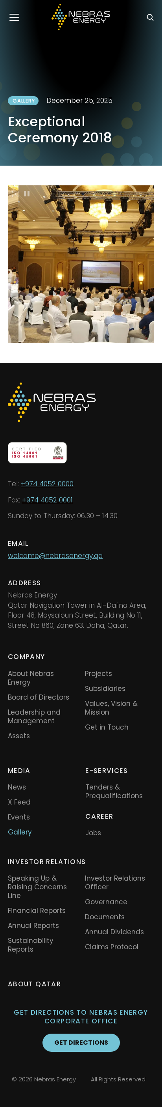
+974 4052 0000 (47, 484)
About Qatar (34, 984)
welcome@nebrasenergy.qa (55, 555)
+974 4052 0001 (47, 500)
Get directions (81, 1042)
